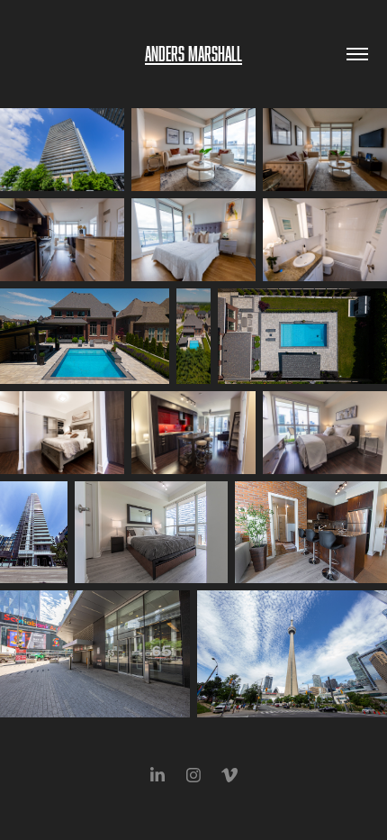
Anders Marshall (193, 53)
